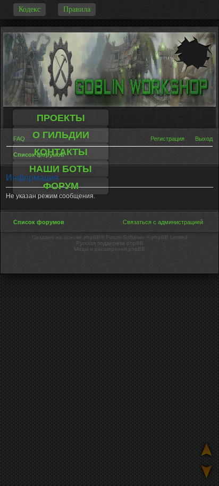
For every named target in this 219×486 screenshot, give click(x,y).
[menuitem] (200, 138)
